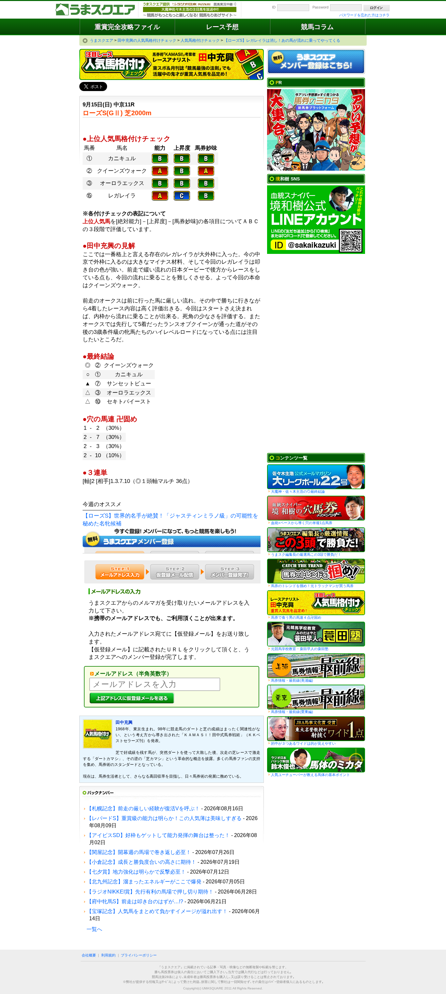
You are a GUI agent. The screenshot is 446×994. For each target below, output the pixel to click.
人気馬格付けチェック (316, 602)
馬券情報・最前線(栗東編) (292, 712)
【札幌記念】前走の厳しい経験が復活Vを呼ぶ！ (143, 808)
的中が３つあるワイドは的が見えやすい (303, 743)
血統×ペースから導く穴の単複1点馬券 (301, 523)
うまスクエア (95, 10)
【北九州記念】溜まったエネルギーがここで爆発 (144, 881)
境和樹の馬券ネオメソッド (316, 508)
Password (320, 7)
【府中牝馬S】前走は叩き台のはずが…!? (135, 901)
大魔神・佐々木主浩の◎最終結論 (298, 491)
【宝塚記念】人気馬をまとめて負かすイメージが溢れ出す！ (157, 911)
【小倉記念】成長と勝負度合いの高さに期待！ (141, 862)
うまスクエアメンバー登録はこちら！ (316, 61)
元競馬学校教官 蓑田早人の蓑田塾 (316, 634)
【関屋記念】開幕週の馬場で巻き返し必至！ (139, 852)
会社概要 (89, 955)
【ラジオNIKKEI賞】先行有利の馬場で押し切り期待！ (150, 891)
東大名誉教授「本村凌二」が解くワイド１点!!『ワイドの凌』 (316, 728)
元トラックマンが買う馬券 (316, 571)
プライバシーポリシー (139, 955)
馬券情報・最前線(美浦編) (292, 680)
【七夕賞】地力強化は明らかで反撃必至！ (136, 872)
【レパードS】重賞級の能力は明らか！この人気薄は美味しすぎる (164, 818)
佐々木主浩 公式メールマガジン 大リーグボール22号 (316, 477)
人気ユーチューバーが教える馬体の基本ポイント (310, 775)
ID (274, 7)
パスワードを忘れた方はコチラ (364, 15)
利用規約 (108, 955)
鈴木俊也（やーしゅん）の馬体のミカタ (316, 760)
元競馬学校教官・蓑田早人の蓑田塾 (299, 649)
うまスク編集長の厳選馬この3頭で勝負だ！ (316, 539)
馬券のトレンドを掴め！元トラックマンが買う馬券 (312, 586)
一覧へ (94, 929)
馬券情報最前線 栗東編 (316, 697)
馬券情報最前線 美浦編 (316, 665)
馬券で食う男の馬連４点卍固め (296, 617)
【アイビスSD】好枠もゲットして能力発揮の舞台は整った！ (158, 835)
